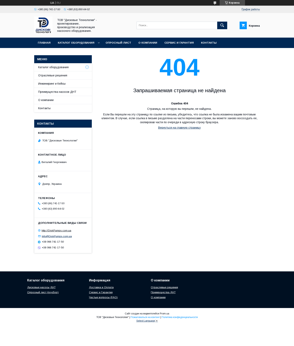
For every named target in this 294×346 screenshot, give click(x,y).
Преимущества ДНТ (163, 292)
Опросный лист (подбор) (43, 292)
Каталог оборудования (76, 42)
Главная (44, 42)
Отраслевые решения (52, 75)
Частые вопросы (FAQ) (103, 297)
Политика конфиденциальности (180, 317)
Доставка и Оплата (101, 287)
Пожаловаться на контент (145, 317)
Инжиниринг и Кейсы (52, 83)
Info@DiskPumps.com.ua (57, 236)
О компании (147, 42)
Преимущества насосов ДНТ (57, 91)
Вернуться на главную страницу (179, 127)
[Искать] (222, 25)
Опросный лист (118, 42)
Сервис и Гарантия (179, 42)
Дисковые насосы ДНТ (41, 287)
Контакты (209, 42)
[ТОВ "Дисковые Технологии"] (43, 32)
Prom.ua (164, 313)
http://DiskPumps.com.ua (56, 230)
